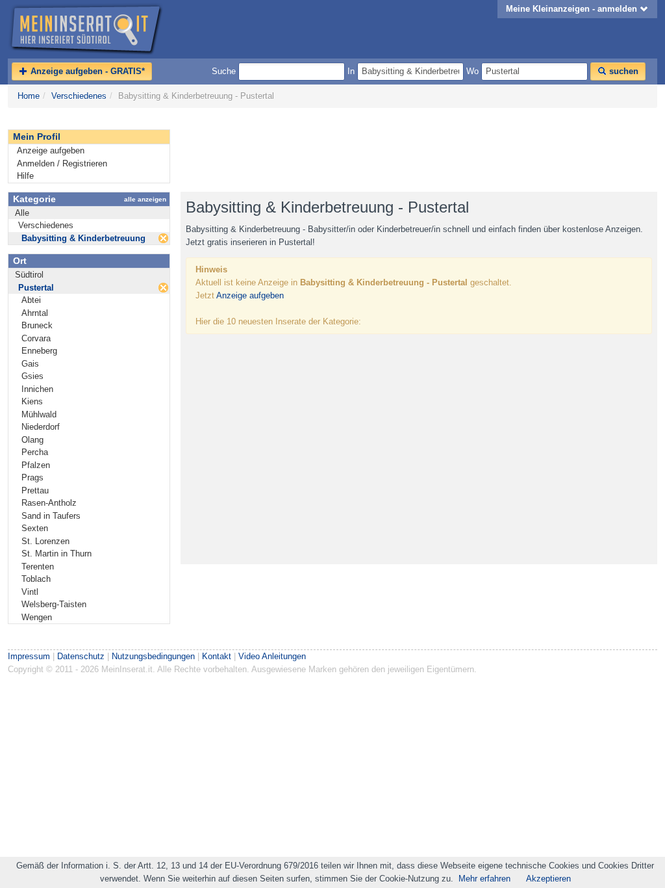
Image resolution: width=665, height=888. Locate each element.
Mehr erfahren (484, 878)
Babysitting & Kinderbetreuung (83, 238)
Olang (32, 440)
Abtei (31, 300)
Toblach (36, 579)
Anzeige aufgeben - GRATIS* (86, 71)
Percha (34, 452)
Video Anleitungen (272, 656)
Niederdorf (40, 427)
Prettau (35, 490)
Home (29, 96)
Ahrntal (34, 313)
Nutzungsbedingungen (153, 656)
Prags (32, 477)
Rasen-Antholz (49, 503)
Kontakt (216, 656)
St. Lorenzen (45, 541)
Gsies (32, 376)
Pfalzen (35, 465)
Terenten (37, 566)
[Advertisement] (417, 150)
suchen (622, 71)
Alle (22, 213)
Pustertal (36, 288)
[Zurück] (163, 238)
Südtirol (29, 275)
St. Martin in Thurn (56, 553)
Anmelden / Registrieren (62, 163)
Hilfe (25, 176)
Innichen (37, 389)
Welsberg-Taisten (53, 604)
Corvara (36, 338)
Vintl (29, 592)
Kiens (32, 401)
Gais (30, 364)
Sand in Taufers (51, 516)
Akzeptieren (548, 878)
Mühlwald (38, 414)
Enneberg (39, 351)
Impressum (29, 656)
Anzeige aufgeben (50, 150)
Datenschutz (81, 656)
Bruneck (37, 325)
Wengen (36, 617)
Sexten (34, 528)
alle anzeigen (145, 199)
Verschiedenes (79, 96)
